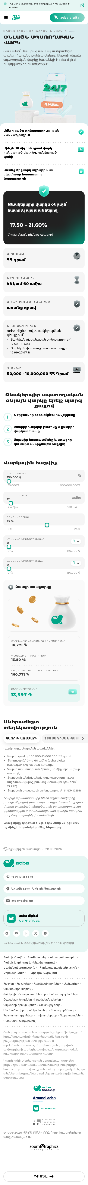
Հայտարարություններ (18, 1015)
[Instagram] (45, 933)
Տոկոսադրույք (18, 517)
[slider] (9, 481)
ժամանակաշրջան (19, 495)
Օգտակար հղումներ (17, 999)
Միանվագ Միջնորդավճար (26, 539)
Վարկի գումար (17, 473)
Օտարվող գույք (49, 1005)
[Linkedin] (26, 933)
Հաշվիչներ (23, 983)
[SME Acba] (44, 1108)
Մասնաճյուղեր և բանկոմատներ (25, 1010)
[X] (35, 933)
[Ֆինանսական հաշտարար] (44, 1122)
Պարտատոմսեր (71, 1015)
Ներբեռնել (29, 920)
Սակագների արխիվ (17, 988)
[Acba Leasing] (44, 1088)
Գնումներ (10, 1020)
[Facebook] (6, 933)
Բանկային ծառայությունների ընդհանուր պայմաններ (40, 994)
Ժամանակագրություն (19, 967)
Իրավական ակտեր (47, 999)
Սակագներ (71, 983)
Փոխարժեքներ (46, 1015)
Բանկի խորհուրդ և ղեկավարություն (29, 962)
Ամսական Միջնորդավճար (26, 561)
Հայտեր (8, 983)
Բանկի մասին (13, 957)
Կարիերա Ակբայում (43, 972)
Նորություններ (13, 972)
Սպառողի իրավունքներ (19, 1005)
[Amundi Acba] (44, 1098)
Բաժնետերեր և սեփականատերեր (52, 957)
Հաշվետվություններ (47, 983)
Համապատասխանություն (58, 967)
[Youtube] (16, 933)
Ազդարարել (27, 1020)
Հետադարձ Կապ (62, 1010)
